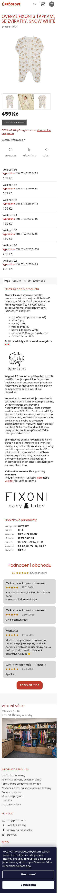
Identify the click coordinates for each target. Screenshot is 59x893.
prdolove (12, 834)
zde (28, 866)
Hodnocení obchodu (29, 565)
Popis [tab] (7, 281)
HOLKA (32, 542)
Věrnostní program (12, 796)
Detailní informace (12, 140)
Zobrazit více (29, 685)
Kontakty (7, 800)
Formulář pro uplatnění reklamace (21, 783)
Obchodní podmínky (13, 775)
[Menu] (51, 4)
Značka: (10, 26)
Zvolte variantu (14, 122)
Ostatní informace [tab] (34, 281)
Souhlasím (28, 885)
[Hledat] (34, 4)
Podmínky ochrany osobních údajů (21, 779)
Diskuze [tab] (17, 281)
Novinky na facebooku (19, 830)
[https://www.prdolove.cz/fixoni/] (27, 500)
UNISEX (22, 542)
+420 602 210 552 (16, 825)
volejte (9, 480)
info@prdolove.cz (16, 820)
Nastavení (28, 874)
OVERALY (23, 526)
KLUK (40, 542)
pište (40, 477)
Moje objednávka (11, 804)
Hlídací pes (29, 155)
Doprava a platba (11, 792)
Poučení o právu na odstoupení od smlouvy (26, 788)
